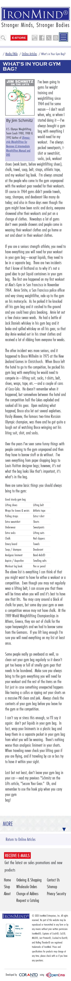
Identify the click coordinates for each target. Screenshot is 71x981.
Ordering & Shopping (29, 880)
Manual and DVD (18, 146)
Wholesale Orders (26, 886)
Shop (7, 886)
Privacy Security (56, 893)
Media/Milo (11, 53)
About (7, 893)
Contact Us (53, 880)
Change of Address (27, 893)
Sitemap (52, 886)
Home (7, 880)
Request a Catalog (27, 900)
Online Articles (29, 53)
